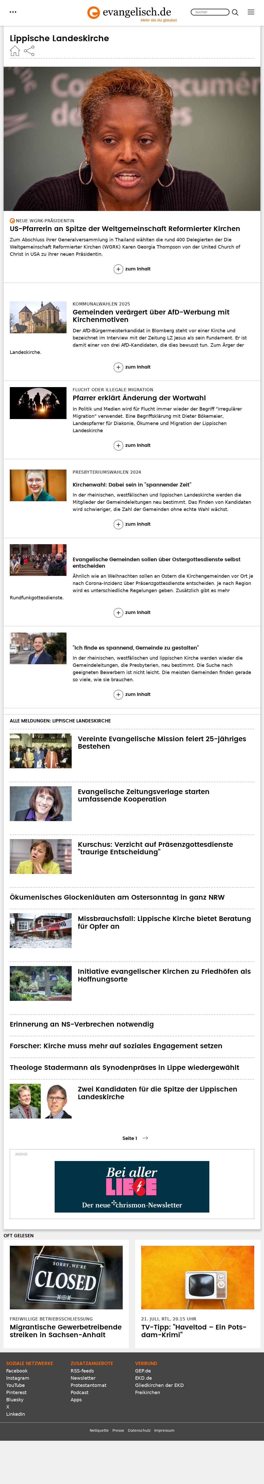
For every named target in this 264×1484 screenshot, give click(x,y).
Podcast (79, 1392)
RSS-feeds (82, 1371)
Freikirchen (147, 1392)
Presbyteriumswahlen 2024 (107, 472)
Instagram (17, 1378)
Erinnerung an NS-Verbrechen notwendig (82, 1024)
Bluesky (15, 1399)
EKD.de (143, 1378)
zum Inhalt (138, 269)
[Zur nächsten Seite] (146, 1138)
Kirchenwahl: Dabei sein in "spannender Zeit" (132, 485)
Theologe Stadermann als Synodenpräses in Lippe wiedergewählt (124, 1067)
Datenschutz (139, 1430)
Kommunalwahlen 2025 (101, 304)
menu (13, 12)
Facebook (17, 1371)
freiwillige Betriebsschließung (51, 1319)
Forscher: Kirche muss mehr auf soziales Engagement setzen (116, 1046)
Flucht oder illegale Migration (113, 389)
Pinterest (16, 1392)
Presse (118, 1430)
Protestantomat (88, 1385)
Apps (76, 1399)
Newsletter (83, 1378)
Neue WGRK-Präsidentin (45, 220)
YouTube (15, 1385)
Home (15, 51)
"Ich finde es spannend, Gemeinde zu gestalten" (136, 648)
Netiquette (99, 1430)
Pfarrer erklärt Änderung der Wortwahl (139, 398)
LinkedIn (15, 1414)
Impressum (164, 1430)
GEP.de (143, 1371)
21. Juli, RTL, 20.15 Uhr (168, 1319)
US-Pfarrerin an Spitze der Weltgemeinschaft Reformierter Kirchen (125, 229)
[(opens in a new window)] (132, 1187)
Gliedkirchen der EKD (159, 1385)
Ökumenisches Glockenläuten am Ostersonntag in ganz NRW (117, 897)
